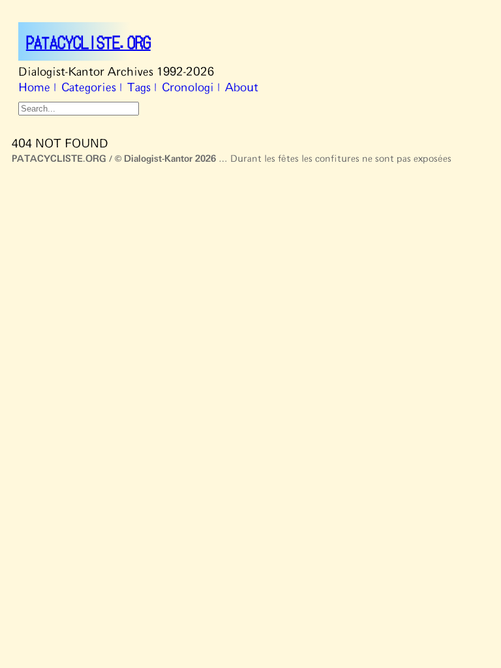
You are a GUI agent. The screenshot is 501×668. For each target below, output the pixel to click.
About (241, 88)
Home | (37, 88)
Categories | (91, 88)
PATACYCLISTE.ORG (88, 41)
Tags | (142, 88)
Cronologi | (191, 88)
